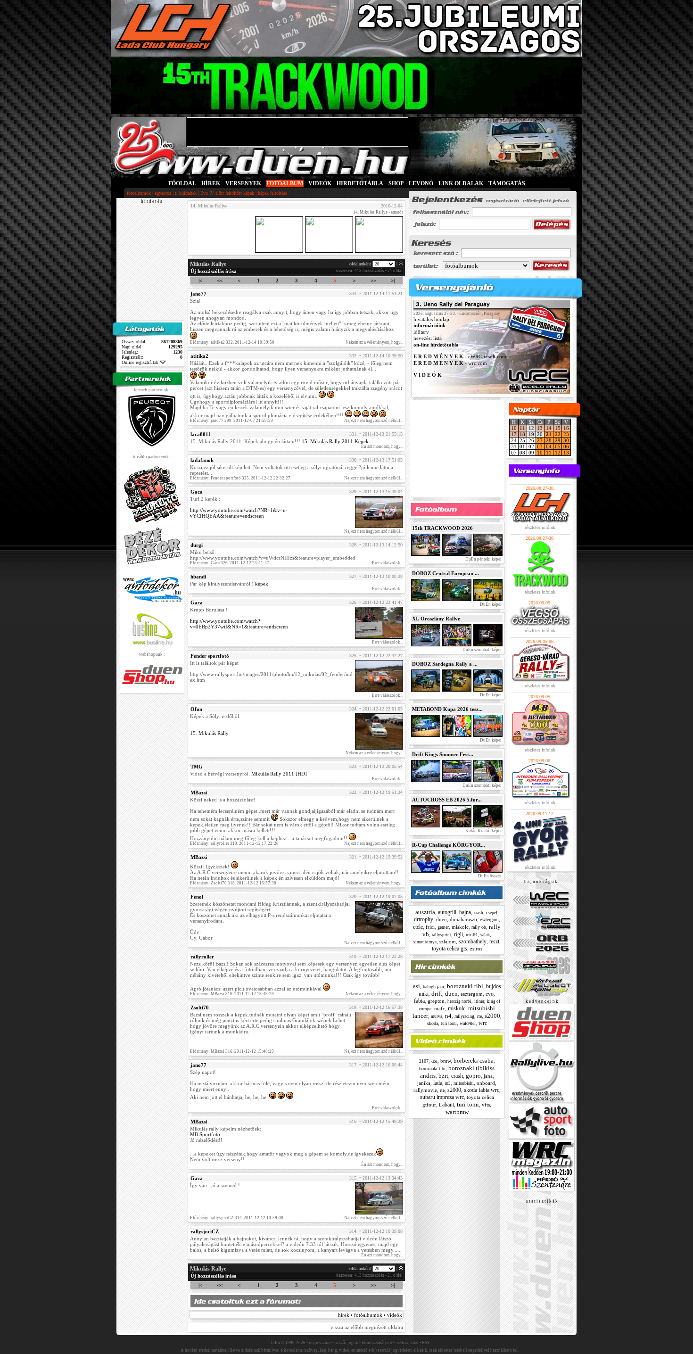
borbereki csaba (474, 1060)
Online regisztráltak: (141, 362)
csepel (491, 912)
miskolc (460, 927)
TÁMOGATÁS (506, 183)
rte (479, 1016)
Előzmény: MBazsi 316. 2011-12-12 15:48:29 (232, 993)
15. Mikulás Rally (209, 733)
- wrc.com (450, 363)
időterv (421, 332)
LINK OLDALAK (460, 183)
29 (558, 440)
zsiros (476, 948)
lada (437, 1083)
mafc (439, 1008)
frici (430, 927)
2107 (424, 1061)
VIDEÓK (319, 183)
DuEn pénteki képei (483, 559)
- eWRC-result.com (459, 357)
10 (514, 428)
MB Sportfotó (205, 1134)
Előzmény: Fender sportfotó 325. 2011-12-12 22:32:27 (240, 478)
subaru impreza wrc (442, 1097)
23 (566, 434)
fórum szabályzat (377, 1342)
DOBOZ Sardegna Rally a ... (445, 664)
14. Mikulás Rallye (370, 212)
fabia (419, 1001)
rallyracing (464, 1016)
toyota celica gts (449, 948)
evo (490, 994)
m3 (448, 1083)
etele (418, 927)
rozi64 (472, 934)
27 (540, 440)
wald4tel (468, 1023)
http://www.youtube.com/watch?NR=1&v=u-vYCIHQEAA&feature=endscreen (239, 513)
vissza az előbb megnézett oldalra (366, 1327)
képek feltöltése (272, 193)
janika (423, 1083)
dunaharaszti (463, 919)
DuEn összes (489, 876)
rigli (458, 934)
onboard (486, 1083)
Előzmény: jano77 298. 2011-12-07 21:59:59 (231, 420)
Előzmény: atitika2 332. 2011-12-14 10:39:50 (232, 342)
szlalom (447, 941)
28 (549, 440)
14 (549, 428)
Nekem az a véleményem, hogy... (374, 342)
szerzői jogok (346, 1342)
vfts (486, 1104)
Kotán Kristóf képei (483, 830)
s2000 (492, 1015)
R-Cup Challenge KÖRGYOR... (448, 845)
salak (485, 934)
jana (488, 1076)
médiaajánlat (407, 1342)
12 (558, 452)
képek (261, 583)
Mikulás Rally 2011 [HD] (279, 773)
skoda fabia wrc (481, 1090)
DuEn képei (490, 604)
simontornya (425, 942)
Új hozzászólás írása (213, 271)
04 (549, 446)
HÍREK (210, 183)
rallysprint (441, 935)
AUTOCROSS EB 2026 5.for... (447, 799)
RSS (425, 1342)
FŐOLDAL (182, 183)
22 (558, 434)
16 (566, 428)
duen (441, 919)
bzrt (443, 1075)
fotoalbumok (139, 193)
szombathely (473, 941)
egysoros (163, 193)
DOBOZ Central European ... (445, 573)
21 (549, 434)
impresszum (319, 1342)
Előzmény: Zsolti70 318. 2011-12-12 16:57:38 (233, 883)
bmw (445, 1061)
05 (558, 446)
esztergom (489, 919)
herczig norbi (459, 1001)
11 (522, 428)
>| (393, 280)
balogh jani (433, 986)
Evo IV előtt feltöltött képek (227, 193)
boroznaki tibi (465, 986)
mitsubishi (464, 1083)
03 (540, 446)
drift (436, 993)
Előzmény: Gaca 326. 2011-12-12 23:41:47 (229, 563)
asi (416, 986)
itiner (479, 1001)
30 (566, 440)
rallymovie (425, 1090)
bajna (465, 912)
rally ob (478, 927)
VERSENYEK (243, 183)
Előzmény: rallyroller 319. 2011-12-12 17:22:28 (234, 843)
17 (514, 434)
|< (200, 280)
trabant (446, 1104)
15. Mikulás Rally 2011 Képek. (336, 441)
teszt (494, 941)
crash (478, 912)
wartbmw (457, 1111)
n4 (448, 1015)
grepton (436, 1001)
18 (522, 434)
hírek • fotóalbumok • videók (370, 1315)
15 (558, 428)
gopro (473, 1075)
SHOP (396, 183)
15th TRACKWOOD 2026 (442, 528)
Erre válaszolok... (387, 563)
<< (220, 280)
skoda (432, 1023)
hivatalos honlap (431, 319)
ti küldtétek (186, 193)
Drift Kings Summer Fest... (442, 754)
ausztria (425, 912)
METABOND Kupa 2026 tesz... (447, 709)
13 (540, 428)
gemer (443, 927)
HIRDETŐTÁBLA (360, 183)
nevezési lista (427, 338)
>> (373, 280)
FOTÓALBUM (284, 183)
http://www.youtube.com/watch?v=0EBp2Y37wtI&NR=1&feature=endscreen (239, 623)
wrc (482, 1023)
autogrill (447, 912)
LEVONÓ (422, 183)
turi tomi (449, 1023)
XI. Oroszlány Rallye (436, 618)
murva (436, 1016)
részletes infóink (540, 527)
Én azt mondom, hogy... (382, 446)
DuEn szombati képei (482, 649)
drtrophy (423, 919)
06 (566, 446)
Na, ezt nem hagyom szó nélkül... (373, 420)
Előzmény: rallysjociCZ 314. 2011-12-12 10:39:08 (236, 1217)
